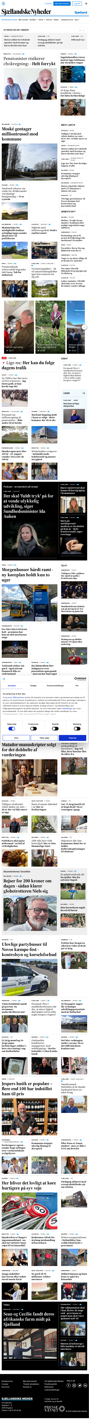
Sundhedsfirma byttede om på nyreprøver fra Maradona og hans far (72, 609)
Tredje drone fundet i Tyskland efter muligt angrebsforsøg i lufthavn (73, 224)
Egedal (63, 871)
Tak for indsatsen (14, 270)
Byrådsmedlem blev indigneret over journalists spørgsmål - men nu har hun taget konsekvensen (44, 671)
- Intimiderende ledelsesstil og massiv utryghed (44, 455)
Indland (74, 255)
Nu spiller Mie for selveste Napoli (72, 877)
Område (32, 20)
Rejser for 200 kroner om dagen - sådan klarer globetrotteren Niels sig (27, 886)
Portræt (16, 1309)
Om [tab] (77, 685)
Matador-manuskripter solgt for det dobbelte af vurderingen (29, 750)
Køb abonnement (62, 4)
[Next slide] (84, 327)
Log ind (77, 4)
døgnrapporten (73, 145)
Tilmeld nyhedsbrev (31, 1384)
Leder (75, 400)
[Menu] (86, 4)
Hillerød (64, 170)
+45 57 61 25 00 (14, 1410)
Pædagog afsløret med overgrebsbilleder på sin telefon (73, 1184)
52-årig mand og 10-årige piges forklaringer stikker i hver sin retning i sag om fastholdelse (14, 1046)
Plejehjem (17, 54)
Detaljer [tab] (33, 685)
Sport (77, 20)
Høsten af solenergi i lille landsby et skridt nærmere (72, 1346)
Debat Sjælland (47, 263)
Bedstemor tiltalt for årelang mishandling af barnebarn (43, 1240)
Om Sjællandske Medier (54, 1381)
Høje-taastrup (37, 801)
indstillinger (67, 708)
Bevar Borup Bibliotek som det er (73, 249)
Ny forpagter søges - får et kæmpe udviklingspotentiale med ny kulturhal (73, 1008)
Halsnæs (34, 837)
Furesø (63, 54)
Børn (71, 87)
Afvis (16, 738)
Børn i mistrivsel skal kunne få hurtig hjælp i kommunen (73, 490)
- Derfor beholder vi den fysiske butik (44, 1047)
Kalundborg (6, 224)
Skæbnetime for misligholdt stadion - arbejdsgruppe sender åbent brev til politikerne (14, 233)
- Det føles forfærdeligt (73, 93)
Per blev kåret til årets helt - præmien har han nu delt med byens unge (14, 633)
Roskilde (64, 87)
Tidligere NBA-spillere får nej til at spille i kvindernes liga (72, 576)
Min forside (23, 20)
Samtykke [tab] (12, 685)
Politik (14, 124)
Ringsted (7, 54)
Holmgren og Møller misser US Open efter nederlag (71, 642)
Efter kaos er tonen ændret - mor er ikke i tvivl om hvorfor (73, 1146)
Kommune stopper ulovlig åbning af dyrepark (70, 176)
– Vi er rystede (14, 194)
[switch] (33, 729)
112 (71, 195)
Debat (56, 20)
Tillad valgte (44, 738)
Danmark (64, 940)
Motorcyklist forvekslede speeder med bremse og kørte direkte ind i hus (74, 151)
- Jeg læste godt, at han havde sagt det (15, 382)
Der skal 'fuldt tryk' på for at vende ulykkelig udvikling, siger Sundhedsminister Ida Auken (28, 506)
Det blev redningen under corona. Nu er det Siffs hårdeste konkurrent (72, 1044)
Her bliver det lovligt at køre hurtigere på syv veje (29, 1185)
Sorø (4, 565)
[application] (19, 327)
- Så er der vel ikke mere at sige (74, 137)
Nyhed (70, 54)
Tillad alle (72, 738)
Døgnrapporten (20, 36)
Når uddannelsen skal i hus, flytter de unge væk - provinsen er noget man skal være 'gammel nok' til (73, 1313)
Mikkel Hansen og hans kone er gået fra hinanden (74, 1276)
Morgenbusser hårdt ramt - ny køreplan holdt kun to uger (27, 575)
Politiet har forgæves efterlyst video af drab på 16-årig (73, 945)
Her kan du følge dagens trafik (74, 164)
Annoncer (5, 1387)
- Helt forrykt (29, 61)
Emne (41, 20)
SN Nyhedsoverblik (9, 20)
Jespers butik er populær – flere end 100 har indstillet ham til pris (27, 1089)
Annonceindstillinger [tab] (55, 685)
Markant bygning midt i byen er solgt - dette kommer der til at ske (44, 417)
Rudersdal (6, 1000)
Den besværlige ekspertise (71, 404)
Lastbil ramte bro (13, 39)
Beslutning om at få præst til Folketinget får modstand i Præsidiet (73, 238)
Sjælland (8, 36)
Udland (64, 217)
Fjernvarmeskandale (11, 1142)
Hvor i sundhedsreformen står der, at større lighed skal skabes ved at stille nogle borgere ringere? (72, 374)
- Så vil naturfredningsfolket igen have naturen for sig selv (44, 272)
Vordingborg (7, 626)
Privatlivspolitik (50, 1384)
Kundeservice (7, 1381)
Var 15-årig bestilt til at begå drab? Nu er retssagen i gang (73, 807)
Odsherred (6, 1140)
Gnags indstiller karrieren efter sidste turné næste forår (14, 1276)
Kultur (72, 265)
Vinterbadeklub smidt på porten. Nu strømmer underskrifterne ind (14, 1008)
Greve (40, 36)
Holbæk (5, 185)
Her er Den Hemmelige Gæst (43, 843)
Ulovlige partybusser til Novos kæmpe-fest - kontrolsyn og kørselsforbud (73, 202)
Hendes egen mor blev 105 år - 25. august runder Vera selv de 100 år (14, 455)
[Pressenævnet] (54, 1407)
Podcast (16, 491)
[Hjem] (3, 3)
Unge (13, 1234)
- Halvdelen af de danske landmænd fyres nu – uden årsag (73, 1088)
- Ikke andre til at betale (12, 418)
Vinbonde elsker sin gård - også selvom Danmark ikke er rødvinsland (13, 669)
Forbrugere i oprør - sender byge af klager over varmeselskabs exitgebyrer (14, 1149)
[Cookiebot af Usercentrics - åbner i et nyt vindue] (76, 679)
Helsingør (6, 124)
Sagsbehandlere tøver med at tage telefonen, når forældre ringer (73, 60)
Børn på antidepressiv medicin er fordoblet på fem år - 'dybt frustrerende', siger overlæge (72, 527)
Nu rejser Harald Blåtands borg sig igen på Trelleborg (74, 271)
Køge (4, 263)
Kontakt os (27, 1387)
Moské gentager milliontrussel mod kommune (20, 134)
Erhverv (49, 20)
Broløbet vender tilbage (73, 283)
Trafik (12, 1178)
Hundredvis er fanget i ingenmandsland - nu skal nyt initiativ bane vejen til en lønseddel (14, 1241)
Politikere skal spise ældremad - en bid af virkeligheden (13, 843)
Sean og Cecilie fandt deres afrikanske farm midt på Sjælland (28, 1319)
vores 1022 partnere (15, 697)
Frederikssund (7, 448)
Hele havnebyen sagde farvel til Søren (73, 909)
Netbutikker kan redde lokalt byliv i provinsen (73, 1241)
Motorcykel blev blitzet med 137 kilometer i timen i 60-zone (72, 188)
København (65, 232)
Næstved (5, 837)
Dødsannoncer (67, 20)
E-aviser (48, 4)
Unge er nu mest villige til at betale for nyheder (74, 259)
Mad (15, 662)
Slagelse (35, 224)
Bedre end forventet (44, 230)
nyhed (72, 130)
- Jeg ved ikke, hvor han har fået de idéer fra (73, 749)
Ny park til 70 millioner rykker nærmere (41, 1276)
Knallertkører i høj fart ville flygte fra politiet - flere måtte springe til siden (52, 42)
